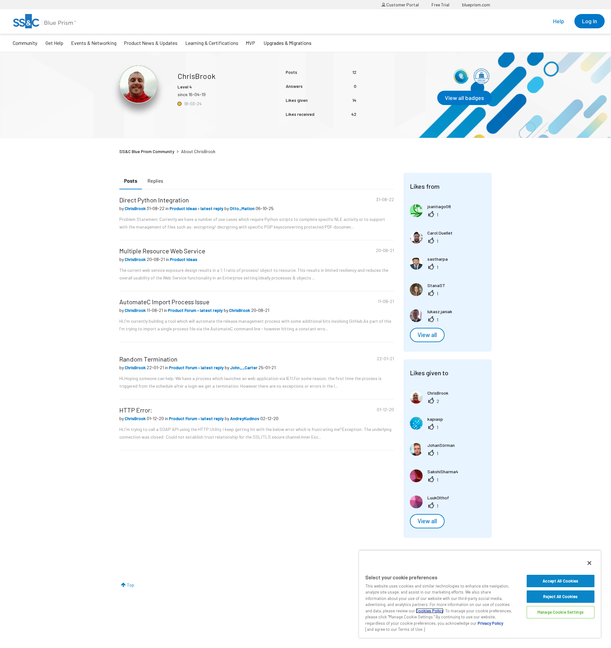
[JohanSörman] (435, 454)
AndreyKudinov (245, 418)
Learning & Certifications (211, 43)
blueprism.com (476, 4)
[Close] (589, 563)
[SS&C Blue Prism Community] (44, 21)
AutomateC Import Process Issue (164, 302)
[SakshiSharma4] (436, 480)
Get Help (54, 43)
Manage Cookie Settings (560, 612)
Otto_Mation (243, 208)
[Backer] (461, 76)
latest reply (212, 208)
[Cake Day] (481, 76)
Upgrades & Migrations (287, 43)
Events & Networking (93, 43)
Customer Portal (402, 4)
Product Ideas (184, 208)
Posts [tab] (130, 181)
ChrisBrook (136, 208)
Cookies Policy (429, 610)
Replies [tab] (155, 181)
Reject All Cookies (560, 596)
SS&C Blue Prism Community (146, 151)
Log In (589, 21)
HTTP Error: (135, 410)
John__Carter (244, 367)
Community (25, 43)
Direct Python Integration (154, 200)
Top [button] (130, 585)
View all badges (464, 97)
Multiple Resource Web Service (162, 251)
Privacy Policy (490, 623)
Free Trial (440, 4)
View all (427, 334)
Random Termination (148, 359)
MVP (250, 43)
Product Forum (182, 310)
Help (558, 21)
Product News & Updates (151, 43)
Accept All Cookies (560, 580)
